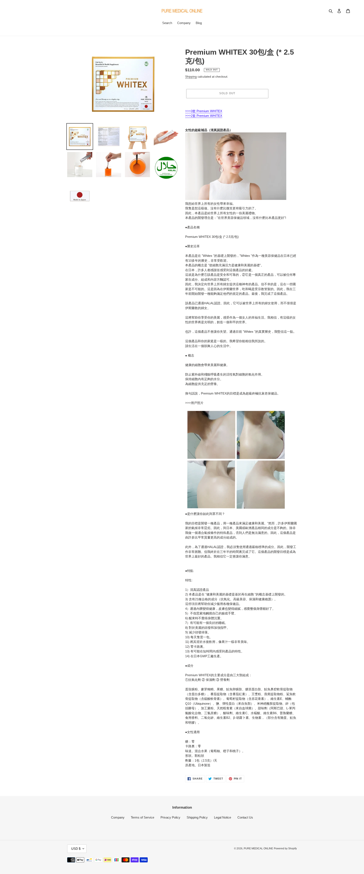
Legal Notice (222, 817)
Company (117, 817)
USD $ (75, 848)
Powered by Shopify (285, 848)
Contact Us (245, 817)
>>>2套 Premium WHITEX (203, 115)
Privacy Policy (170, 817)
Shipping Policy (197, 817)
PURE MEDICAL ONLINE (258, 848)
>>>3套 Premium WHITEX (203, 111)
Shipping (191, 76)
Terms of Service (142, 817)
